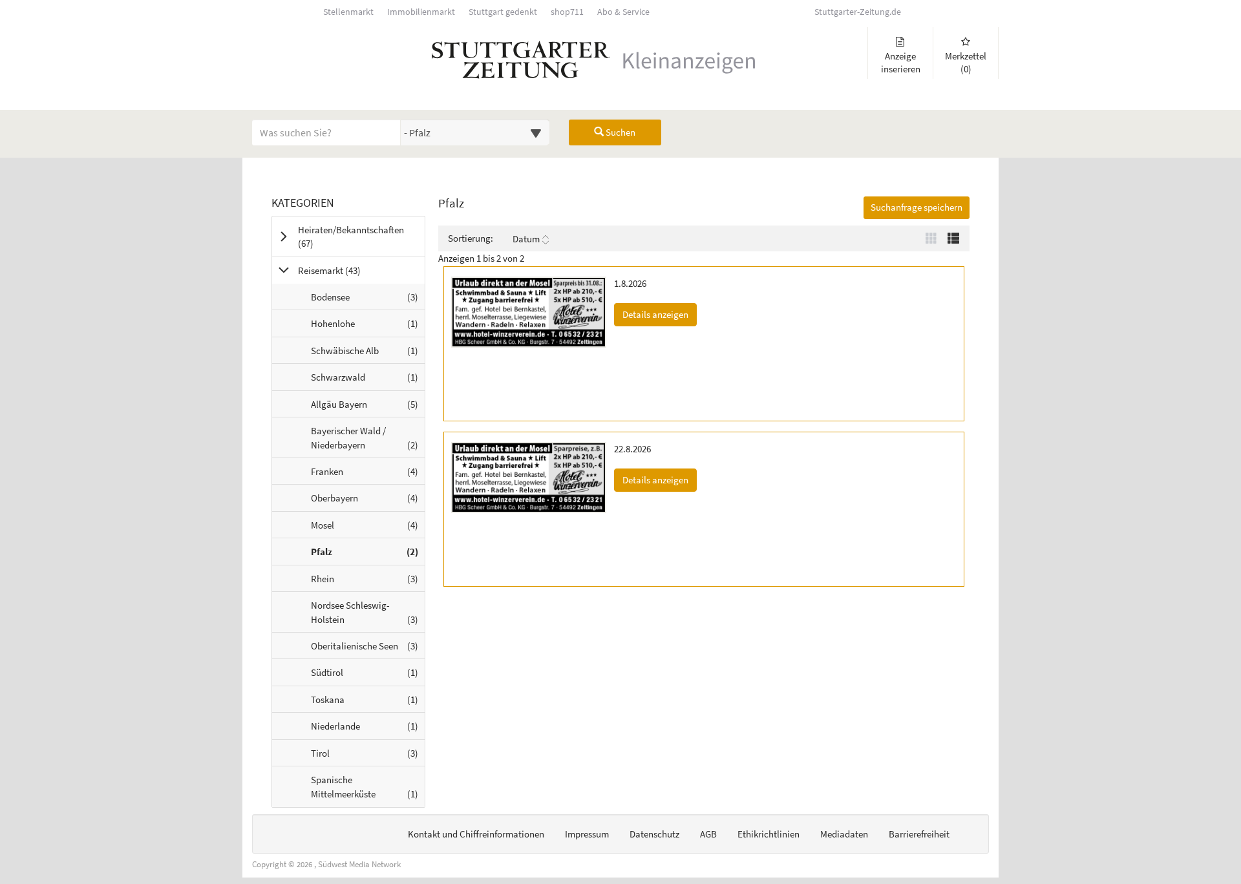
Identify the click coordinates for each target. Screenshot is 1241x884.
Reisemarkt (345, 270)
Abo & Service (623, 12)
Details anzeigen (659, 314)
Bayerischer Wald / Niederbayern (367, 441)
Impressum (587, 834)
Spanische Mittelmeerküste (367, 790)
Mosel (367, 528)
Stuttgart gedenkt (503, 12)
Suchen (619, 132)
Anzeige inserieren (900, 62)
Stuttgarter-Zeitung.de (857, 12)
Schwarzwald (367, 380)
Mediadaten (844, 834)
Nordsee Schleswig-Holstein (367, 615)
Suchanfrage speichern (916, 207)
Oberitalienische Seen (367, 649)
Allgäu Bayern (367, 407)
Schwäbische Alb (367, 354)
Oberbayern (367, 501)
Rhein (367, 582)
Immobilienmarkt (421, 12)
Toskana (367, 703)
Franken (367, 475)
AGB (708, 834)
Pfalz (367, 555)
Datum (526, 239)
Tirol (367, 756)
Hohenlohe (367, 327)
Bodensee (367, 300)
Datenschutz (654, 834)
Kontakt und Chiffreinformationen (476, 834)
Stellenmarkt (348, 12)
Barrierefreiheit (919, 834)
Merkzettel (965, 62)
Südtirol (367, 676)
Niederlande (367, 729)
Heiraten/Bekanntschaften (351, 236)
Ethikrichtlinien (768, 834)
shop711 (567, 12)
